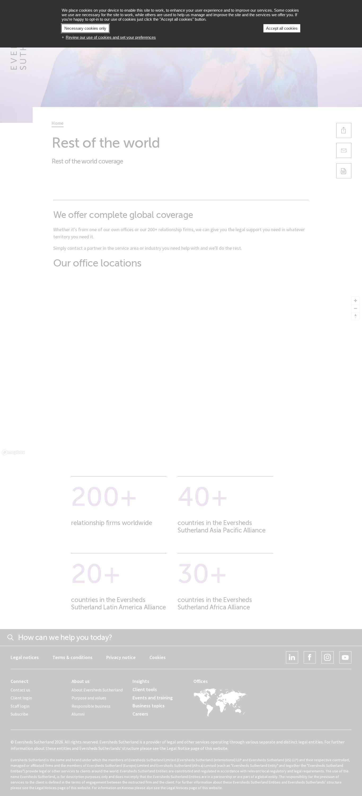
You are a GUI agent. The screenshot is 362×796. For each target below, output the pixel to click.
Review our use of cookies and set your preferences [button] (111, 37)
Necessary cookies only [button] (85, 28)
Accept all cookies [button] (282, 28)
